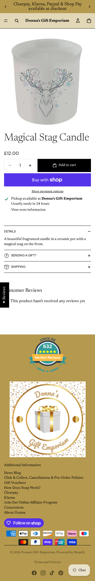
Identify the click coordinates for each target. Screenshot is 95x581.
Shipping (18, 267)
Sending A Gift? (23, 255)
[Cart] (88, 20)
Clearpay (11, 493)
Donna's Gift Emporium (38, 552)
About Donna (14, 513)
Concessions (14, 508)
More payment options (47, 191)
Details (10, 231)
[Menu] (6, 21)
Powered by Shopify (70, 552)
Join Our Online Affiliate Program (30, 502)
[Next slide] (89, 6)
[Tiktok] (52, 573)
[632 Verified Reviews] (48, 375)
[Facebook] (34, 573)
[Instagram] (43, 573)
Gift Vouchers (15, 483)
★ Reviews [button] (4, 295)
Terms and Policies (47, 562)
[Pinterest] (61, 573)
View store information (28, 209)
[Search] (16, 20)
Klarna (9, 498)
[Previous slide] (5, 6)
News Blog (12, 473)
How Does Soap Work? (22, 488)
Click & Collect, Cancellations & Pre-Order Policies (43, 478)
